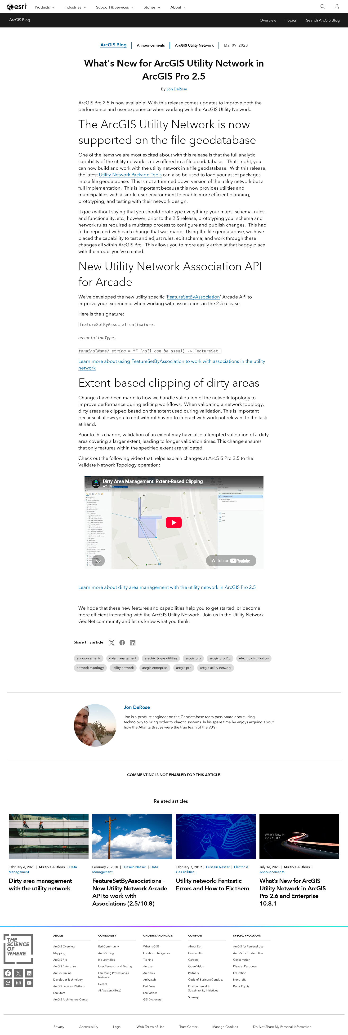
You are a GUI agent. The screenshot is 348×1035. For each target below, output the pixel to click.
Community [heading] (107, 935)
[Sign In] (336, 6)
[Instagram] (18, 983)
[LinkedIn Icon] (132, 644)
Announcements (151, 45)
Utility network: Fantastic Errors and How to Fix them (212, 884)
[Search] (322, 6)
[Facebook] (8, 973)
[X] (18, 973)
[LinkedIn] (29, 973)
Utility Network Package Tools (130, 175)
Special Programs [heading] (247, 935)
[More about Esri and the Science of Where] (18, 949)
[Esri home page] (17, 7)
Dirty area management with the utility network (40, 884)
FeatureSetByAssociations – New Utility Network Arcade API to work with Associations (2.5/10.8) (129, 892)
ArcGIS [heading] (58, 935)
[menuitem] (72, 946)
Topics (291, 20)
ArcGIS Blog (19, 20)
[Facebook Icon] (122, 644)
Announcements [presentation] (272, 872)
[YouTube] (29, 983)
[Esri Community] (8, 983)
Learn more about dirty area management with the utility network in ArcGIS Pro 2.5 (167, 587)
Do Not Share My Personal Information (282, 1027)
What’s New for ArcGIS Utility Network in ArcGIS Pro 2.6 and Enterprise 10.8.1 (292, 892)
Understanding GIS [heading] (158, 935)
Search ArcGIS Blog (323, 20)
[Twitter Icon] (111, 644)
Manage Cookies (225, 1027)
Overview (268, 20)
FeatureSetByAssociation (193, 297)
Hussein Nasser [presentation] (134, 867)
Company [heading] (195, 935)
